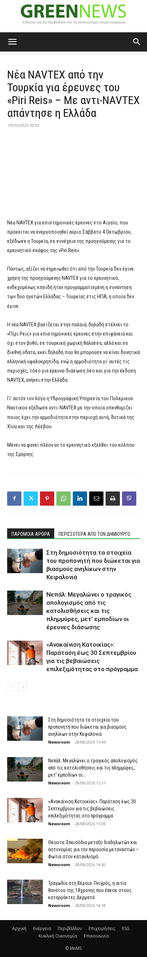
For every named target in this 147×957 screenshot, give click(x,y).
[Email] (96, 498)
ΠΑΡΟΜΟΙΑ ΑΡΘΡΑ (30, 534)
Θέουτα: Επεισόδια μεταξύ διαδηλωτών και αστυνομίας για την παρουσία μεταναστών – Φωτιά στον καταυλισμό (93, 849)
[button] (12, 41)
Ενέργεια (42, 928)
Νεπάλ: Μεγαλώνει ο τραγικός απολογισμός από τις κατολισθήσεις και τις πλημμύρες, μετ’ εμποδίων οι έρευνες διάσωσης (88, 611)
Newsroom (59, 742)
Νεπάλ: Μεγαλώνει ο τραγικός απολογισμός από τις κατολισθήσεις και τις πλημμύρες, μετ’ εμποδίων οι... (93, 768)
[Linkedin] (80, 498)
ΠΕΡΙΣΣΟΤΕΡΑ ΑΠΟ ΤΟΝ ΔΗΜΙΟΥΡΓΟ (94, 534)
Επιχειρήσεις (101, 928)
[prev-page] (11, 687)
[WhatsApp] (63, 498)
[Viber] (129, 498)
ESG (126, 928)
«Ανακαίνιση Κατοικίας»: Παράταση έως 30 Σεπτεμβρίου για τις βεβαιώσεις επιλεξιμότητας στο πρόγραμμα (92, 809)
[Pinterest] (47, 498)
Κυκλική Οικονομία (58, 936)
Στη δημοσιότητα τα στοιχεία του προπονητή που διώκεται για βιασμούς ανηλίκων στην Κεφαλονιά (87, 727)
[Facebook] (14, 498)
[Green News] (73, 16)
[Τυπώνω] (113, 498)
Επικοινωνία (96, 936)
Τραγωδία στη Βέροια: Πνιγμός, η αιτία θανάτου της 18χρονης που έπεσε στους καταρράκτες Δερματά (90, 890)
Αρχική (19, 928)
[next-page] (23, 687)
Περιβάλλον (70, 928)
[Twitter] (31, 498)
